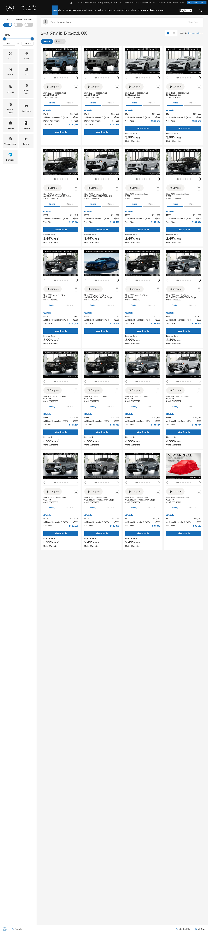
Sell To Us (102, 10)
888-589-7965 (150, 3)
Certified (18, 20)
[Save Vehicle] (76, 87)
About (133, 10)
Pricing (52, 103)
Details (70, 103)
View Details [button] (61, 132)
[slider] (4, 38)
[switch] (7, 22)
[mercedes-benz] (10, 7)
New (55, 10)
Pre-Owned (82, 10)
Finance (111, 10)
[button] (200, 10)
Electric (61, 10)
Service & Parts (122, 10)
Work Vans (71, 10)
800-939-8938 (132, 3)
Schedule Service (196, 3)
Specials (92, 10)
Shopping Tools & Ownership (151, 10)
